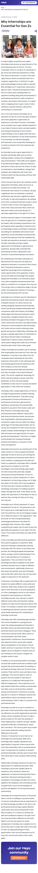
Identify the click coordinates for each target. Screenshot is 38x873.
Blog (2, 7)
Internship (5, 31)
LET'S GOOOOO (19, 858)
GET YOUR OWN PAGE (29, 2)
